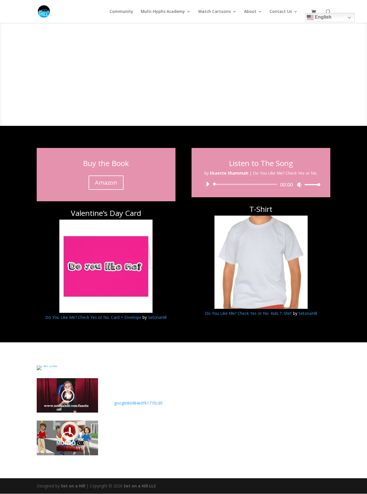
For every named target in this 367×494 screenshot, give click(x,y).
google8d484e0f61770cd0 (138, 403)
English (322, 17)
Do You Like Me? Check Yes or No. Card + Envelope (93, 317)
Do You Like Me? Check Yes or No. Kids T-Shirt (248, 313)
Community (121, 11)
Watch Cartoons (214, 11)
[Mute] (299, 184)
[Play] (207, 184)
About (250, 11)
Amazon (106, 182)
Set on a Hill (72, 486)
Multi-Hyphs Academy (163, 11)
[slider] (311, 184)
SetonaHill (157, 317)
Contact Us (281, 11)
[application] (261, 184)
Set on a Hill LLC (140, 486)
